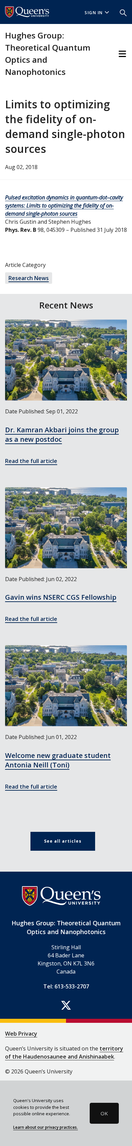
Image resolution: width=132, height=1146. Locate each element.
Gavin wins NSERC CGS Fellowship (60, 597)
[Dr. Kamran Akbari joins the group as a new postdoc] (66, 360)
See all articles (63, 841)
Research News (28, 278)
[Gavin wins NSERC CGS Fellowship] (66, 527)
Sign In (94, 13)
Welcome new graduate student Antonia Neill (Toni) (58, 760)
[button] (123, 12)
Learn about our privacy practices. (45, 1127)
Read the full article (31, 461)
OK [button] (104, 1113)
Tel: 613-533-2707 (66, 986)
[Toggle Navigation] (122, 54)
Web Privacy (21, 1033)
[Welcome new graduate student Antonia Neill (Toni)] (66, 685)
